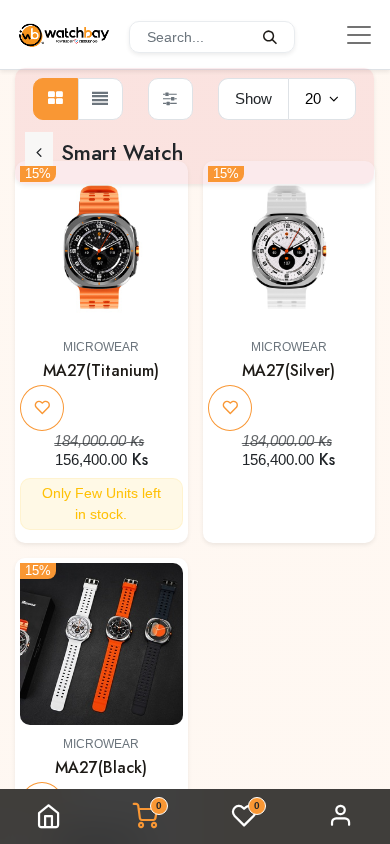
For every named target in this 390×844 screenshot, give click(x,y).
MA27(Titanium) (101, 370)
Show (253, 98)
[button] (164, 195)
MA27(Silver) (288, 370)
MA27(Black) (101, 767)
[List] (100, 99)
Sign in (341, 816)
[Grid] (55, 99)
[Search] (270, 37)
